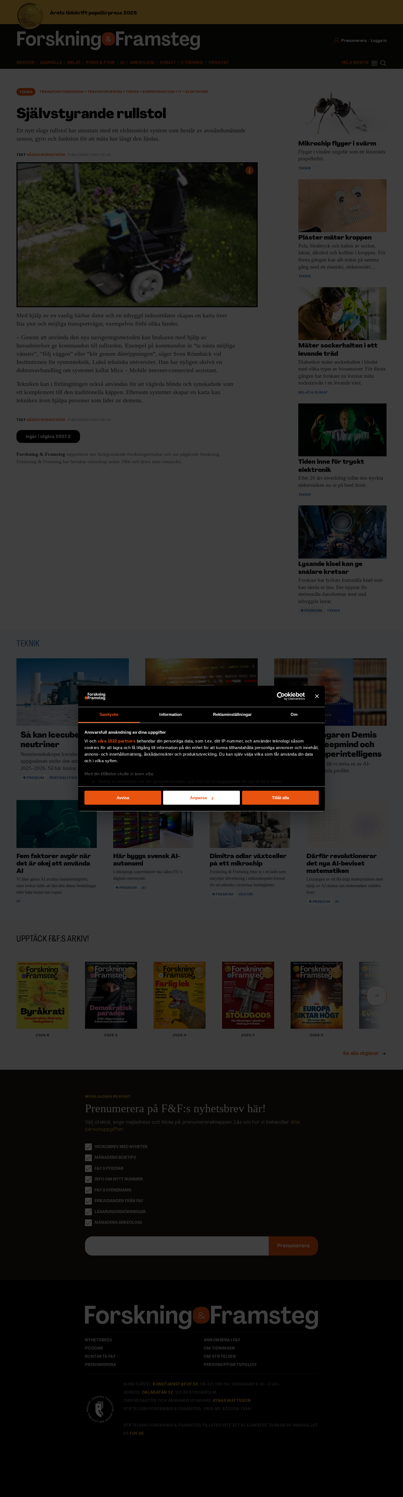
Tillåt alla (280, 797)
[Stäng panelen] (317, 696)
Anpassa (198, 797)
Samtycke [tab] (109, 714)
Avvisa (123, 797)
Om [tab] (294, 714)
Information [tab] (170, 714)
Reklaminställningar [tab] (232, 714)
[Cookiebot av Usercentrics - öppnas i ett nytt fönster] (281, 696)
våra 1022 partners (116, 741)
